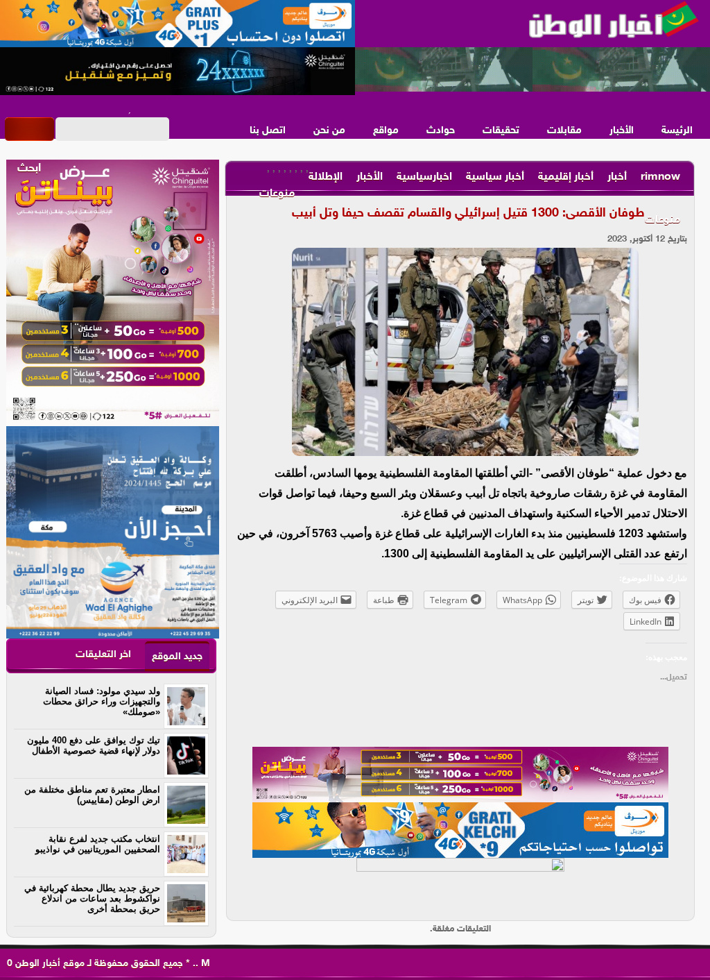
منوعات (662, 220)
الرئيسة (677, 131)
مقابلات (564, 131)
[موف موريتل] (177, 24)
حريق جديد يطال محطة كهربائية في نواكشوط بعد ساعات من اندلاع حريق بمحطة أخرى (92, 898)
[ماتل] (460, 885)
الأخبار (621, 131)
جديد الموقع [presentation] (177, 657)
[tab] (177, 656)
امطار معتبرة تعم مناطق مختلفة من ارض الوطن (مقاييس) (92, 794)
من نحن (329, 131)
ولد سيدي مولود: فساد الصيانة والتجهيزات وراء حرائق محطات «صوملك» (101, 701)
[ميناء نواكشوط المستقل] (532, 70)
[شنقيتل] (177, 71)
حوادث (440, 131)
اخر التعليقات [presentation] (103, 655)
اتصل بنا (268, 131)
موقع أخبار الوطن (48, 964)
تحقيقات (501, 131)
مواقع (386, 131)
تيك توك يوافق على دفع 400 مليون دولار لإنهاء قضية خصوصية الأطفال (93, 745)
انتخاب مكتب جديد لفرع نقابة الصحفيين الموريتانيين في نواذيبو (97, 844)
